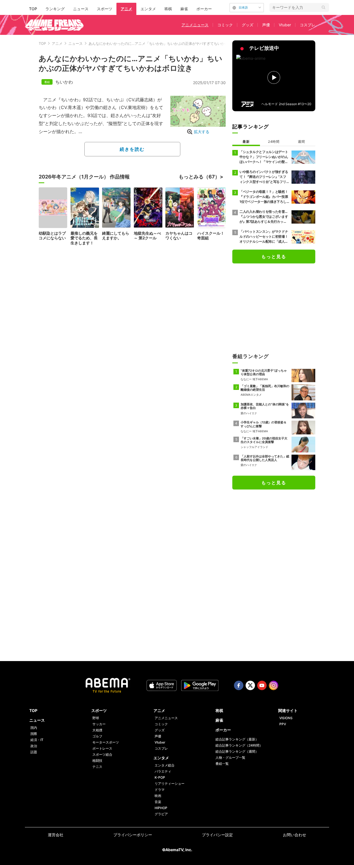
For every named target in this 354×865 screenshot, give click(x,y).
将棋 (168, 8)
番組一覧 (222, 764)
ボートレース (102, 748)
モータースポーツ (105, 742)
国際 (33, 734)
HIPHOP (161, 808)
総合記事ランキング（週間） (237, 751)
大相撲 (97, 730)
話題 (33, 752)
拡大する (201, 131)
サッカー (99, 724)
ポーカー (204, 8)
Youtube (262, 685)
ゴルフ (97, 736)
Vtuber (285, 24)
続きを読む (132, 149)
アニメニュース (195, 24)
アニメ (126, 8)
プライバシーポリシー (132, 834)
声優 (266, 24)
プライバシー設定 (217, 834)
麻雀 (184, 8)
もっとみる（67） (199, 177)
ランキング (55, 8)
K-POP (160, 777)
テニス (97, 767)
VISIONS (286, 718)
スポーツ (104, 8)
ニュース (80, 8)
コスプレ (307, 24)
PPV (282, 724)
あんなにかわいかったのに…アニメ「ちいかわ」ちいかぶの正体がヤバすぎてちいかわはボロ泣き (167, 43)
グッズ (247, 24)
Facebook (238, 685)
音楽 (158, 802)
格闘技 (97, 760)
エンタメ (148, 8)
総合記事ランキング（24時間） (239, 745)
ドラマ (160, 790)
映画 (158, 796)
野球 (95, 718)
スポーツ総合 (102, 754)
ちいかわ (64, 82)
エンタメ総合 (165, 765)
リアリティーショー (169, 783)
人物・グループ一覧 (230, 757)
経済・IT (36, 740)
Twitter (250, 685)
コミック (225, 24)
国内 (33, 728)
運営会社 (55, 834)
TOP (33, 8)
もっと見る (273, 256)
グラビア (161, 814)
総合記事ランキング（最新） (237, 739)
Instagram (273, 685)
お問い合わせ (294, 834)
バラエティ (163, 771)
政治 (33, 746)
